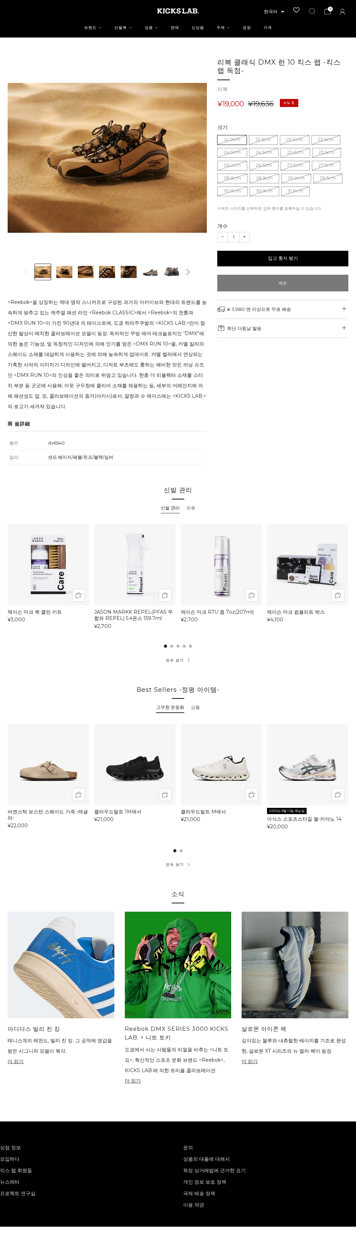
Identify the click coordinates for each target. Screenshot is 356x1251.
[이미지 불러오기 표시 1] (42, 272)
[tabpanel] (178, 576)
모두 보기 (175, 660)
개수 (222, 226)
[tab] (170, 508)
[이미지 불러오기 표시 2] (64, 272)
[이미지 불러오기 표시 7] (171, 272)
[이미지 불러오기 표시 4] (107, 272)
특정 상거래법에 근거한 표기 (214, 1170)
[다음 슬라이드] (188, 272)
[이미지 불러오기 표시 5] (128, 272)
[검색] (312, 11)
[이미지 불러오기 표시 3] (86, 272)
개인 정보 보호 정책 (204, 1182)
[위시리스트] (296, 10)
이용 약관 (193, 1205)
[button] (274, 11)
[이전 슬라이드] (26, 272)
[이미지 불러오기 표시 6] (150, 272)
